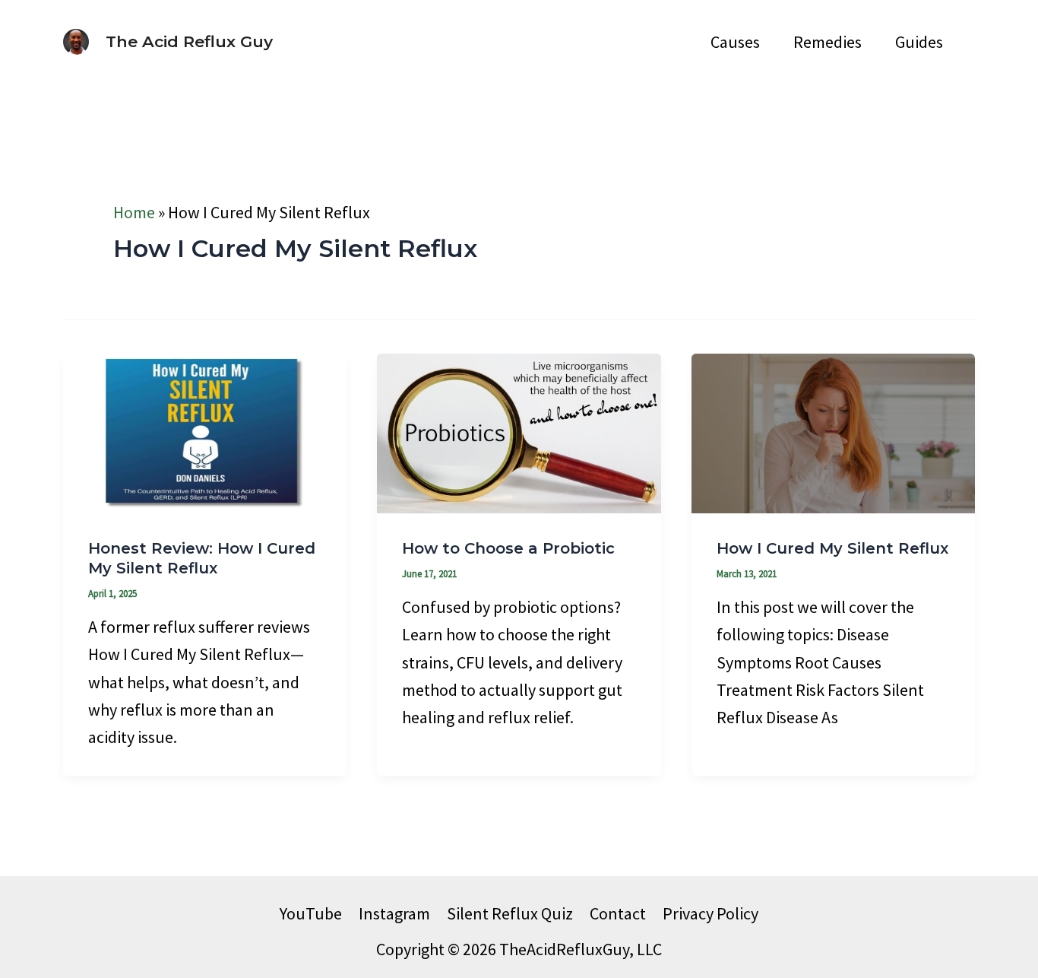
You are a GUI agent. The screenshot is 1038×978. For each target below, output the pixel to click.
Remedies (827, 41)
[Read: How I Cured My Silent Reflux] (833, 431)
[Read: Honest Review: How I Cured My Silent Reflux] (205, 431)
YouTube (311, 913)
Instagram (394, 913)
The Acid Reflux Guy (189, 41)
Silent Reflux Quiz (510, 913)
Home (134, 212)
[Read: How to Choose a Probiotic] (518, 431)
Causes (735, 41)
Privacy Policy (710, 913)
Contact (618, 913)
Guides (919, 41)
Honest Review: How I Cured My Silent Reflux (201, 558)
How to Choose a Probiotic (508, 548)
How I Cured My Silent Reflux (832, 548)
